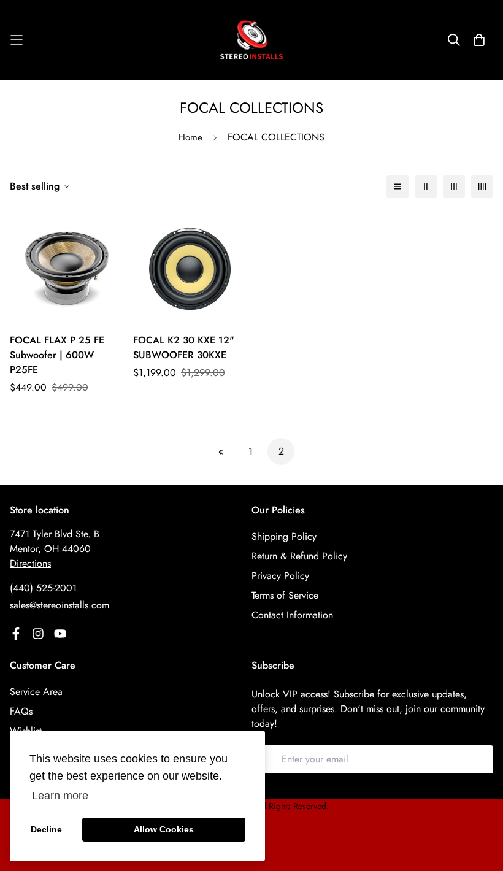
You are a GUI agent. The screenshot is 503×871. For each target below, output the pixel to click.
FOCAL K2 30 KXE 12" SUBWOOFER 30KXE (183, 347)
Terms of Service (285, 595)
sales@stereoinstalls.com (59, 605)
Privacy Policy (280, 576)
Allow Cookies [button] (164, 829)
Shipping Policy (284, 536)
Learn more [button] (60, 795)
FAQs (21, 711)
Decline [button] (46, 829)
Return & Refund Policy (299, 556)
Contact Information (292, 615)
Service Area (36, 692)
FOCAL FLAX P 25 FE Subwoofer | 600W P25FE (57, 355)
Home (190, 137)
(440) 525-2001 (43, 588)
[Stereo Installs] (251, 40)
